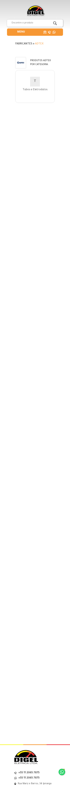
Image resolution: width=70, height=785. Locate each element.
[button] (21, 32)
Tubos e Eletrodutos (35, 89)
